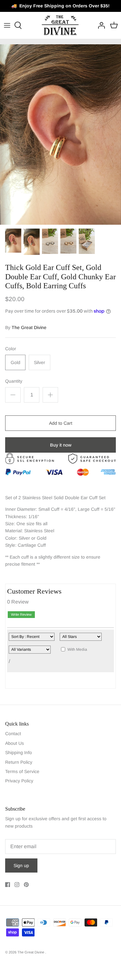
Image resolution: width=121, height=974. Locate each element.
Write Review (21, 614)
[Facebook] (7, 884)
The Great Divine (29, 327)
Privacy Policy (19, 780)
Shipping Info (18, 752)
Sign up (21, 865)
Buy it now (60, 445)
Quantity (13, 381)
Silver (39, 362)
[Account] (100, 25)
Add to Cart (60, 423)
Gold (15, 362)
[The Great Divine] (60, 25)
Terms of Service (22, 771)
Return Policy (18, 762)
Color (10, 348)
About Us (14, 743)
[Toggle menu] (7, 25)
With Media (77, 649)
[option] (60, 134)
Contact (13, 733)
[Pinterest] (26, 884)
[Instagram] (17, 884)
